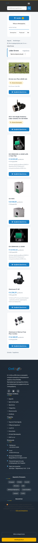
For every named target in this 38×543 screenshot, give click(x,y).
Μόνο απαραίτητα (19, 534)
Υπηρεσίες (11, 408)
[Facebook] (9, 391)
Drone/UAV (27, 482)
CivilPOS (11, 428)
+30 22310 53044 (14, 447)
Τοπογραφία (11, 482)
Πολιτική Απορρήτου (22, 510)
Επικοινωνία (12, 411)
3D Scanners (16, 485)
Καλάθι (19, 18)
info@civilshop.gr (14, 452)
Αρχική (9, 40)
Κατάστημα (16, 40)
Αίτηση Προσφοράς (14, 434)
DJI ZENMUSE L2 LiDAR (17, 246)
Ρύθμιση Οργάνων (14, 425)
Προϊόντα (11, 405)
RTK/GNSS (19, 482)
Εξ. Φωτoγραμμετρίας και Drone (16, 43)
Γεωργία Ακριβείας (26, 489)
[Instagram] (18, 391)
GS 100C (12, 198)
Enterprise (13, 32)
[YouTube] (13, 391)
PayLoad (21, 32)
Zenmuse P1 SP (14, 289)
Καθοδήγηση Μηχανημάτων (13, 489)
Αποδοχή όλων (19, 539)
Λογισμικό (16, 493)
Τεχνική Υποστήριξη (14, 422)
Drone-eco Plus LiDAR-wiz (18, 79)
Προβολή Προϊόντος (20, 92)
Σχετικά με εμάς (13, 402)
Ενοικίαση (11, 431)
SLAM (23, 485)
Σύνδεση (11, 414)
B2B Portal (11, 437)
